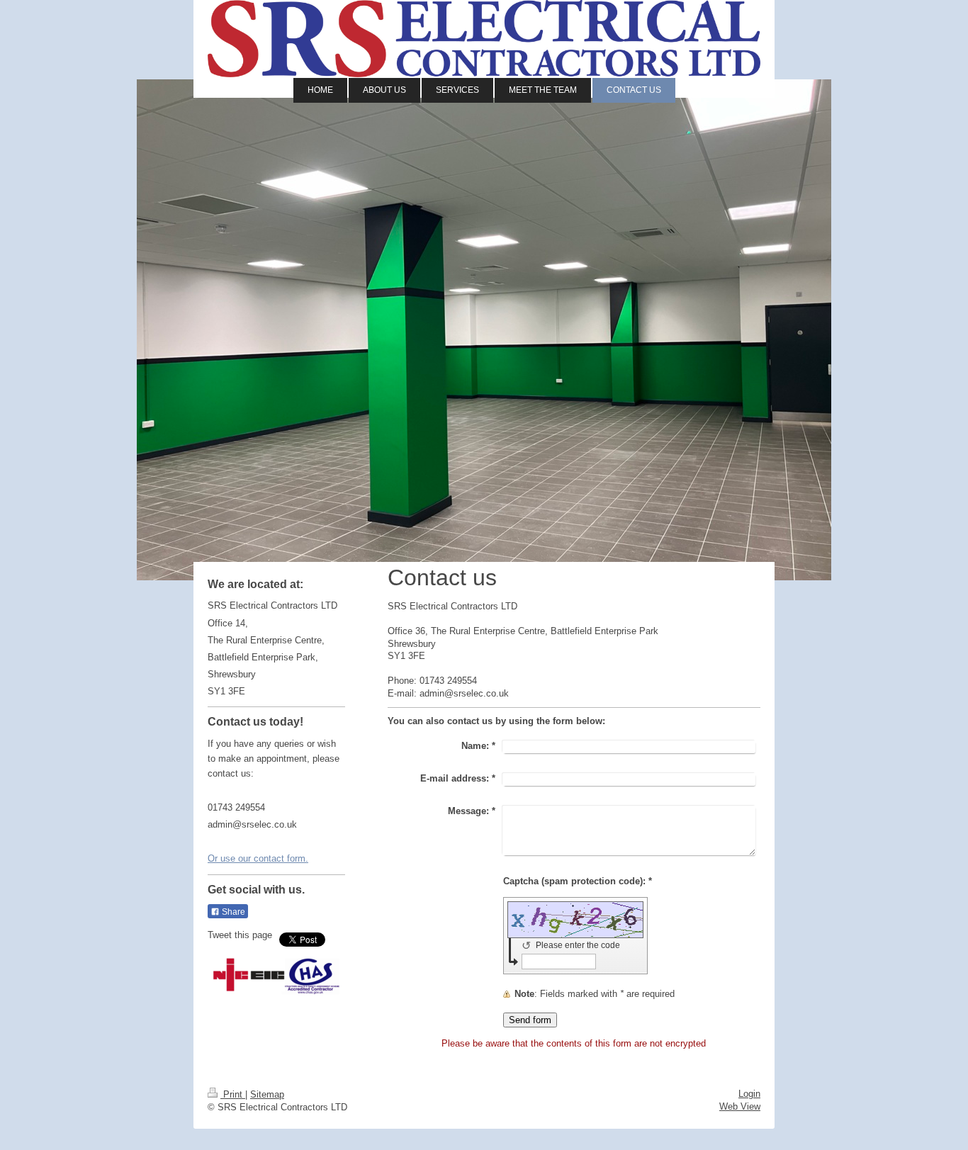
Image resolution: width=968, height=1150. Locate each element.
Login (749, 1093)
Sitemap (267, 1094)
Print (232, 1094)
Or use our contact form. (258, 858)
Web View (739, 1106)
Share (232, 912)
